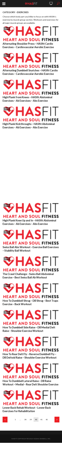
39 (31, 419)
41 (41, 419)
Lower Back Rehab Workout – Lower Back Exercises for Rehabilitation (27, 409)
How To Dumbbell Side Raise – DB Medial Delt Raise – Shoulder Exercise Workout (29, 329)
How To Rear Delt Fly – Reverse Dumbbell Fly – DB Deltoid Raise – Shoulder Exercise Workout (30, 356)
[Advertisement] (31, 165)
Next (57, 419)
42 (47, 419)
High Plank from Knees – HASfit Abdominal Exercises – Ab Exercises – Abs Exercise (27, 99)
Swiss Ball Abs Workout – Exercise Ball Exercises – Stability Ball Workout (31, 249)
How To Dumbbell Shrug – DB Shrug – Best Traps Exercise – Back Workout (30, 302)
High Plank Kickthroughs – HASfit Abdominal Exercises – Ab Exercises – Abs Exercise (29, 125)
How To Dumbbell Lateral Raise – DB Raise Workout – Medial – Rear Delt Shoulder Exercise (30, 382)
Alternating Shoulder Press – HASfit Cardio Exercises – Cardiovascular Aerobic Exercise (28, 45)
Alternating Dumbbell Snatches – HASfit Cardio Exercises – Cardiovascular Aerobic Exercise (30, 72)
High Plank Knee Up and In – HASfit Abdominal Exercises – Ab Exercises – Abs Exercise (29, 222)
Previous (5, 419)
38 (25, 419)
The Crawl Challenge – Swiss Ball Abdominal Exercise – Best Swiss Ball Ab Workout (28, 275)
